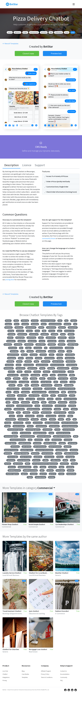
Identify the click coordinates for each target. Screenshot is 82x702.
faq (66, 321)
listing (10, 331)
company (37, 348)
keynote (62, 327)
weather (67, 447)
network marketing (18, 440)
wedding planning (30, 470)
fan (21, 348)
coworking (35, 375)
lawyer (43, 467)
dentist (40, 416)
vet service (72, 443)
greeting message (21, 453)
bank (37, 406)
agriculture (18, 464)
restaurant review (39, 392)
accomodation (63, 368)
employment (41, 426)
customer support (48, 321)
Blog (23, 671)
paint (19, 365)
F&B (63, 392)
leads (51, 433)
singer (28, 348)
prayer (7, 426)
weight (73, 378)
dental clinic (46, 413)
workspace (62, 375)
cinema (75, 368)
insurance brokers (27, 436)
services (44, 32)
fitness (51, 331)
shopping (11, 358)
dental (35, 413)
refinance (10, 460)
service (11, 385)
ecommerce (49, 358)
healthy (64, 382)
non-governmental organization (45, 464)
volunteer (64, 464)
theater (37, 372)
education (32, 341)
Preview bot (56, 53)
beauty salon (19, 409)
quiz (42, 470)
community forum (48, 238)
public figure (73, 344)
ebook (61, 341)
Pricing (5, 680)
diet (55, 382)
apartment (32, 368)
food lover (45, 361)
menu (8, 378)
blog (36, 361)
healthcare (22, 334)
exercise (35, 382)
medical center (24, 443)
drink (65, 460)
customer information (44, 450)
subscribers (40, 344)
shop (16, 321)
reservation (18, 423)
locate (71, 413)
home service (13, 375)
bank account (60, 406)
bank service (47, 406)
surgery (62, 443)
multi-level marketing (62, 436)
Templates (25, 677)
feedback (11, 396)
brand (57, 430)
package (58, 385)
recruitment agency (15, 430)
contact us (34, 334)
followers (12, 348)
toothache (30, 416)
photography (50, 389)
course (42, 341)
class (44, 402)
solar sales (22, 396)
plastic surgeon (50, 443)
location (20, 331)
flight (30, 477)
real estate (21, 368)
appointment (13, 355)
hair (18, 413)
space (45, 375)
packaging (69, 385)
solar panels (10, 399)
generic (43, 474)
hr (46, 348)
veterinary (15, 447)
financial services (63, 433)
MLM (75, 436)
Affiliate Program (46, 671)
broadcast (11, 341)
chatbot (34, 474)
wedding (70, 467)
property (36, 460)
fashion (29, 358)
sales (51, 355)
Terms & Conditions (46, 677)
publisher (62, 338)
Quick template (55, 447)
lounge (7, 423)
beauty (10, 413)
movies (28, 372)
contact (25, 324)
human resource (56, 348)
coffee (45, 460)
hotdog (33, 378)
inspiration (70, 358)
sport (21, 399)
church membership (69, 423)
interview (14, 351)
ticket (58, 399)
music (61, 419)
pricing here (9, 279)
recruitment (54, 426)
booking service (33, 409)
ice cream (51, 378)
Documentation (64, 674)
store (21, 358)
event (41, 327)
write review (53, 392)
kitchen (28, 361)
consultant (47, 430)
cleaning (24, 375)
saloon (74, 409)
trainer (59, 355)
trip (30, 440)
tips (47, 440)
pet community (40, 447)
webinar (61, 344)
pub (68, 419)
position (52, 351)
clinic (69, 351)
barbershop (28, 365)
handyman (37, 389)
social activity (47, 453)
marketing (70, 355)
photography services (66, 389)
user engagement (51, 423)
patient (43, 355)
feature (60, 457)
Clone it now (28, 53)
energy (44, 396)
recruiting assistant (69, 426)
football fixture (70, 399)
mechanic (9, 365)
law (35, 467)
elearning (71, 341)
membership (40, 477)
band (28, 423)
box (26, 385)
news (41, 338)
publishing (31, 338)
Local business (68, 430)
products (44, 334)
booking (35, 324)
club (8, 402)
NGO (27, 464)
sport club (30, 399)
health (61, 351)
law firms (52, 467)
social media (23, 419)
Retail (15, 433)
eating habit (46, 382)
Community (63, 677)
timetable (52, 341)
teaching (10, 406)
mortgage (70, 457)
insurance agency (11, 436)
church (30, 426)
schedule (51, 344)
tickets (11, 372)
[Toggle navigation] (73, 4)
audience (21, 341)
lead (59, 321)
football (41, 399)
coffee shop (55, 460)
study (53, 375)
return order (12, 457)
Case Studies (25, 674)
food (66, 32)
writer (10, 338)
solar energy (34, 396)
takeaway (58, 32)
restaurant (34, 32)
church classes (19, 426)
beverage (72, 392)
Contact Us (63, 671)
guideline (37, 457)
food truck (26, 389)
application (41, 351)
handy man (71, 361)
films (20, 372)
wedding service (14, 470)
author (71, 334)
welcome (74, 450)
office (72, 375)
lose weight (24, 382)
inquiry (73, 321)
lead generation (40, 433)
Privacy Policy (45, 674)
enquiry (8, 324)
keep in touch (26, 457)
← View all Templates (10, 43)
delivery (17, 32)
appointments (42, 365)
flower (8, 321)
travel (61, 474)
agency (24, 474)
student (52, 402)
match (50, 399)
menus (29, 331)
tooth (20, 416)
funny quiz (60, 470)
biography (20, 338)
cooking (10, 361)
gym (59, 331)
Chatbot (5, 674)
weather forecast (11, 450)
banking (72, 406)
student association (24, 406)
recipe (60, 358)
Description (11, 165)
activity (72, 402)
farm (73, 460)
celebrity (7, 344)
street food (63, 378)
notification (10, 419)
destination (56, 440)
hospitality (71, 474)
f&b (51, 32)
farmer (7, 464)
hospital (33, 355)
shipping (35, 385)
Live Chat (5, 671)
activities (38, 440)
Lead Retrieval (61, 450)
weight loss (11, 382)
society (74, 464)
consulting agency (33, 430)
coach (72, 382)
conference (51, 327)
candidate (69, 348)
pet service (27, 447)
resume (30, 351)
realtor (52, 419)
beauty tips (47, 409)
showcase (18, 327)
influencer (29, 344)
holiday (51, 477)
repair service (58, 361)
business (8, 327)
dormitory (62, 402)
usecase (70, 470)
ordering (25, 321)
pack (20, 385)
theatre (46, 372)
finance (8, 409)
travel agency (10, 443)
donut (42, 378)
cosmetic (37, 443)
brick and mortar (57, 365)
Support (40, 165)
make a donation (71, 453)
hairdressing (71, 365)
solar (53, 396)
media (72, 338)
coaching (18, 344)
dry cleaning (51, 416)
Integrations (6, 677)
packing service (13, 389)
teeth (12, 416)
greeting (8, 453)
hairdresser (8, 368)
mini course (49, 457)
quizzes (50, 470)
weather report (26, 450)
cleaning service (59, 372)
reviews (57, 409)
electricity (62, 396)
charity (58, 453)
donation (35, 453)
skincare (12, 467)
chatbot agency (12, 474)
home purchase (23, 460)
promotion (38, 423)
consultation (46, 385)
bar (74, 419)
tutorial (67, 324)
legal (61, 467)
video (70, 416)
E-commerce (25, 433)
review (71, 372)
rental (43, 419)
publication (51, 338)
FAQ (61, 680)
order (25, 32)
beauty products (24, 467)
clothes (38, 358)
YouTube (35, 419)
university (25, 402)
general (52, 474)
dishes (19, 361)
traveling (68, 440)
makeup (26, 413)
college (35, 402)
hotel (44, 324)
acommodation (55, 324)
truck (25, 378)
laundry (62, 416)
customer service (44, 436)
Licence (26, 165)
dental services (59, 413)
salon (66, 409)
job (22, 351)
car (75, 324)
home (42, 368)
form (17, 324)
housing (51, 368)
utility (72, 396)
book (63, 334)
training (11, 334)
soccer (15, 402)
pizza (10, 32)
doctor (24, 355)
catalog (54, 334)
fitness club (69, 331)
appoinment (30, 327)
